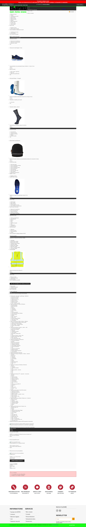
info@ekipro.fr (11, 4)
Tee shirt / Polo (13, 22)
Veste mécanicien (14, 351)
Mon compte (80, 4)
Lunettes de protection (14, 133)
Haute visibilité (13, 202)
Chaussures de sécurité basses (15, 41)
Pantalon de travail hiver (14, 212)
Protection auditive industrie (15, 318)
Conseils (28, 514)
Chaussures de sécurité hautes (15, 42)
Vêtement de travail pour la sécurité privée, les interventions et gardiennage (21, 424)
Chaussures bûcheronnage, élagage (16, 410)
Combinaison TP (14, 379)
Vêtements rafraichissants (15, 217)
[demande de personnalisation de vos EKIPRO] (13, 489)
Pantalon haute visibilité (14, 245)
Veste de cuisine (13, 23)
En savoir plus (55, 524)
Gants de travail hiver (14, 168)
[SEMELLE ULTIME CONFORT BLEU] (17, 194)
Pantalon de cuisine (14, 393)
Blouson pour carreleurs (15, 329)
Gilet (12, 334)
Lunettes (12, 232)
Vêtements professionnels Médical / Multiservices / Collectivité (21, 398)
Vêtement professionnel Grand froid (16, 352)
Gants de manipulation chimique (16, 165)
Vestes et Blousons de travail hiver (16, 205)
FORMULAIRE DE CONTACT (17, 460)
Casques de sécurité (14, 132)
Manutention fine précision (15, 172)
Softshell (12, 20)
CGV (10, 467)
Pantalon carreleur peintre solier (16, 336)
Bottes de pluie (13, 286)
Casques (12, 409)
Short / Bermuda (13, 218)
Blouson (12, 307)
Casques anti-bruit (14, 376)
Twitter (60, 510)
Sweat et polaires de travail (15, 204)
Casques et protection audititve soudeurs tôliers (18, 322)
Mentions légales (14, 516)
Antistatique (12, 240)
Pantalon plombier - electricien (16, 369)
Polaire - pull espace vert (15, 418)
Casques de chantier (14, 377)
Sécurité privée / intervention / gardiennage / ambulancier (19, 296)
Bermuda (12, 341)
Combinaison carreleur (15, 331)
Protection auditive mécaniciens (16, 350)
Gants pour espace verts (14, 170)
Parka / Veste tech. (14, 316)
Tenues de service (14, 395)
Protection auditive (13, 135)
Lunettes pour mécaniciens (15, 348)
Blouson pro (13, 355)
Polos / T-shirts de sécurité (15, 303)
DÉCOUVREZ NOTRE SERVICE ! (16, 446)
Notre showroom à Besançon (14, 435)
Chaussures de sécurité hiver (15, 209)
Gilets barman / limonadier (15, 392)
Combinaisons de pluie (14, 287)
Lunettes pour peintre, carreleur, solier (17, 335)
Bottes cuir (12, 72)
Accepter (72, 525)
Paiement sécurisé (12, 468)
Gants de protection (14, 231)
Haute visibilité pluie (13, 289)
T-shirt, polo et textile (14, 319)
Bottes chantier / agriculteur (15, 71)
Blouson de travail (13, 14)
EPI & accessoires (13, 230)
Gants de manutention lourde (15, 167)
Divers (12, 311)
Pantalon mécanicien (14, 349)
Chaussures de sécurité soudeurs (16, 323)
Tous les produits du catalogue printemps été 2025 (18, 233)
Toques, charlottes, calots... (15, 396)
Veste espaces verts (14, 420)
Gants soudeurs (13, 171)
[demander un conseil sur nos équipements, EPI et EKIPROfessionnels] (37, 489)
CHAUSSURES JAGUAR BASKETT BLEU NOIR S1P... (22, 66)
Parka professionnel (14, 361)
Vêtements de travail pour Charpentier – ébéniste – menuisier (20, 353)
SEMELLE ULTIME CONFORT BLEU (19, 195)
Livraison (11, 465)
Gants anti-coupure (14, 164)
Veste (12, 326)
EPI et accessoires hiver (14, 210)
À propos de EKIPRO (13, 464)
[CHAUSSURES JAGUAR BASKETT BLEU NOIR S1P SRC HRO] (17, 65)
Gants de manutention (14, 166)
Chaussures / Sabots (14, 401)
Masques (12, 134)
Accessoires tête (13, 131)
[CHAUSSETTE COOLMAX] (17, 124)
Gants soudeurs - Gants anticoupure (17, 324)
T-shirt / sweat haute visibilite (15, 247)
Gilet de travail (13, 17)
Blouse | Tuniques (14, 399)
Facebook (57, 510)
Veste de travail (13, 24)
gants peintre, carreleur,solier (15, 333)
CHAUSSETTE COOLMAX (18, 125)
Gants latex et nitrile (14, 403)
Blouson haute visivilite (14, 242)
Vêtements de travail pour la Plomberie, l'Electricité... (19, 364)
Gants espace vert (14, 414)
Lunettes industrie (14, 314)
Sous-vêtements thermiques (14, 34)
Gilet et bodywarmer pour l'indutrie (17, 313)
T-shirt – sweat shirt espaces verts (16, 419)
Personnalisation (30, 516)
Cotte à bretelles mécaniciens (15, 345)
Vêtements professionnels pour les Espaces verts (18, 406)
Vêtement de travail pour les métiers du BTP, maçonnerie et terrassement (21, 421)
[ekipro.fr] (19, 9)
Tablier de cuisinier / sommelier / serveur (17, 394)
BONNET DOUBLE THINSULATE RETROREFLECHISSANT (24, 159)
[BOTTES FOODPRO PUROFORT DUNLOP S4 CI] (17, 95)
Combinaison (13, 309)
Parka (12, 370)
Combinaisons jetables (14, 402)
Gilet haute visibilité (14, 244)
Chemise (12, 15)
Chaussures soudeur (14, 43)
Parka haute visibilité (14, 246)
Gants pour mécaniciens (15, 346)
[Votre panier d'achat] (69, 12)
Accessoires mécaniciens (15, 340)
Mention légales (12, 466)
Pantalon (12, 219)
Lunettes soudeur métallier (15, 325)
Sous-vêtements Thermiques (15, 213)
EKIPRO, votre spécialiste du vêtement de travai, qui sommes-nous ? (21, 434)
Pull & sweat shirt (13, 19)
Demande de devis (30, 519)
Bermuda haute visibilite (14, 241)
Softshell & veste (13, 226)
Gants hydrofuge (13, 169)
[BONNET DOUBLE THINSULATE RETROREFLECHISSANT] (17, 158)
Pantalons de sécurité (14, 301)
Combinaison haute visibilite (15, 243)
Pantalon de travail (13, 27)
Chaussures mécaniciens (15, 343)
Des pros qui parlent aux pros (14, 439)
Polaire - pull (13, 317)
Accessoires (12, 102)
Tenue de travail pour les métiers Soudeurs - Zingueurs (19, 321)
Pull (12, 371)
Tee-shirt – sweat (14, 388)
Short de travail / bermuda (15, 28)
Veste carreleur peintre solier (15, 338)
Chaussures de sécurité (15, 299)
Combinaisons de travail (14, 16)
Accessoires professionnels (15, 328)
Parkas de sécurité (14, 302)
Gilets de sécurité (14, 300)
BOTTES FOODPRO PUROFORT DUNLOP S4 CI (21, 96)
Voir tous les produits (13, 235)
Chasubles (13, 400)
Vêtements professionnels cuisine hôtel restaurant (18, 390)
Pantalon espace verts (14, 416)
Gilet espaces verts (14, 415)
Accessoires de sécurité (15, 297)
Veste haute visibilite (14, 248)
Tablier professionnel (14, 21)
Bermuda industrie (14, 305)
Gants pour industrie (14, 312)
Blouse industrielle (14, 306)
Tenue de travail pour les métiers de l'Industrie (18, 304)
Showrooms (29, 521)
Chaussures (12, 229)
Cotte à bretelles (13, 33)
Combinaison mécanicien (15, 344)
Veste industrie (13, 320)
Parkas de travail (13, 18)
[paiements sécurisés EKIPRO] (60, 489)
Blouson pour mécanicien (15, 342)
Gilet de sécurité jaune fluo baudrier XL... (16, 270)
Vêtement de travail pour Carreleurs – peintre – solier (19, 327)
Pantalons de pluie (13, 288)
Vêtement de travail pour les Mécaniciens (17, 339)
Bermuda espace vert (14, 407)
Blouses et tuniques (31, 13)
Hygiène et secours (14, 175)
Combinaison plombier (15, 367)
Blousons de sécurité (14, 298)
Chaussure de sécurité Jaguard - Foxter (16, 47)
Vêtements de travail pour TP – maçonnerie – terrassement (20, 373)
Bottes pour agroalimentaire (15, 73)
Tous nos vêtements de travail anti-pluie (20, 283)
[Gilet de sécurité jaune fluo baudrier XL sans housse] (17, 266)
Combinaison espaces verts (15, 411)
